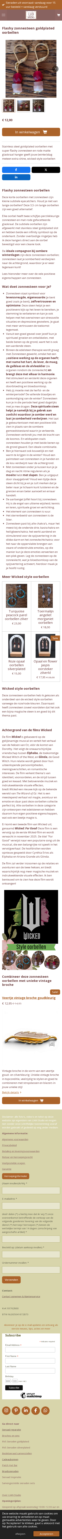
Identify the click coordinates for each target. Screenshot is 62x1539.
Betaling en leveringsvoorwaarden (21, 1151)
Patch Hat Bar (9, 1465)
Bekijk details (10, 1092)
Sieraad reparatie (11, 1429)
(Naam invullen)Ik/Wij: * (14, 1183)
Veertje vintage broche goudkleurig (28, 998)
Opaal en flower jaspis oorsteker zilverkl (45, 666)
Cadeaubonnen (10, 1459)
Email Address (13, 1345)
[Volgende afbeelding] (55, 69)
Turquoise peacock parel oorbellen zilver (16, 615)
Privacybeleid (9, 1145)
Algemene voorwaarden (15, 1139)
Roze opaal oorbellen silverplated (16, 665)
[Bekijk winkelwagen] (58, 15)
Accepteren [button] (46, 1533)
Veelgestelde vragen (14, 1163)
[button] (9, 105)
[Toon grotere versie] (31, 929)
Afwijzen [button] (20, 1533)
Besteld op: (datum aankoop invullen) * (23, 1247)
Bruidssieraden (10, 1471)
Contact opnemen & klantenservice (21, 1296)
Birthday (9, 1376)
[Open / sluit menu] (3, 15)
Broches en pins (11, 1435)
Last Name (10, 1366)
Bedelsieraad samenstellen (17, 1453)
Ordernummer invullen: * (15, 1262)
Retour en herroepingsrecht (17, 1157)
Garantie (6, 1168)
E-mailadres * (9, 1198)
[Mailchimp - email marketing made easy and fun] (31, 1398)
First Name (11, 1356)
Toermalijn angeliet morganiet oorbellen (45, 616)
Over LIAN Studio (11, 1495)
